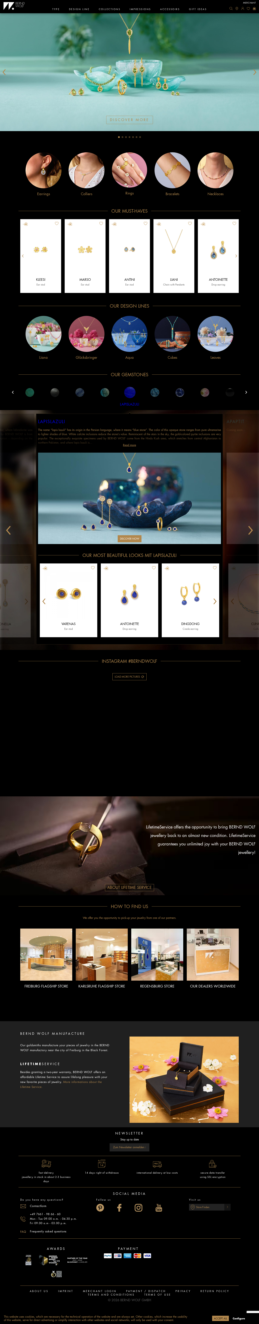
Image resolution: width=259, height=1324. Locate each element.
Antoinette (218, 279)
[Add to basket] (69, 224)
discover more (129, 120)
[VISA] (147, 1256)
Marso (85, 279)
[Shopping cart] (254, 8)
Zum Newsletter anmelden (129, 1147)
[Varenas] (68, 594)
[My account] (242, 8)
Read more (129, 445)
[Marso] (85, 249)
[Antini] (129, 249)
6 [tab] (136, 137)
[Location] (236, 8)
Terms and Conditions (111, 1294)
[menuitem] (231, 8)
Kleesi (40, 279)
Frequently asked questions (48, 1231)
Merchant (249, 3)
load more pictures (127, 676)
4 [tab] (129, 137)
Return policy (215, 1291)
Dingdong (190, 624)
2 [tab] (122, 137)
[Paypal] (107, 1256)
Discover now (129, 539)
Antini (129, 279)
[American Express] (127, 1256)
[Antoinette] (218, 249)
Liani (174, 279)
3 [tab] (126, 137)
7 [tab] (140, 137)
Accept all (220, 1318)
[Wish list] (248, 8)
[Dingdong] (190, 594)
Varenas (68, 624)
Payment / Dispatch (146, 1291)
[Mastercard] (137, 1256)
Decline (204, 1318)
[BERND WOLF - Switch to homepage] (14, 6)
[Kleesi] (40, 249)
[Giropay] (117, 1256)
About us (39, 1291)
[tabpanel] (129, 72)
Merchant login (100, 1291)
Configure (239, 1318)
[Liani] (173, 249)
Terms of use (157, 1294)
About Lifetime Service (129, 888)
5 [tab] (133, 137)
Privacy (183, 1291)
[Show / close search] (231, 8)
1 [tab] (119, 137)
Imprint (65, 1291)
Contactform (38, 1206)
